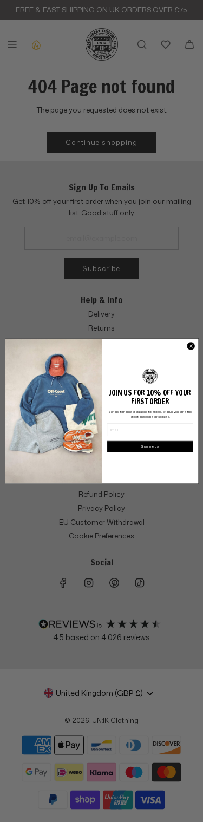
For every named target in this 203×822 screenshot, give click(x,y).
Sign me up (149, 446)
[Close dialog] (190, 346)
